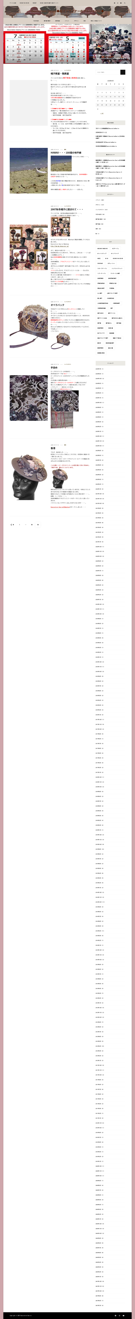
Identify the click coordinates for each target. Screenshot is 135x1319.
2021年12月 (99, 493)
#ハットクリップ (102, 253)
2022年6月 (98, 465)
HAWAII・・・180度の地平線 (66, 152)
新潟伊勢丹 (100, 328)
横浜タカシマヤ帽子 (103, 338)
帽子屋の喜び (47, 20)
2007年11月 (99, 1286)
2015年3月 (98, 878)
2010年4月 (98, 1151)
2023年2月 (98, 426)
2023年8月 (98, 412)
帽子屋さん (109, 323)
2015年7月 (98, 858)
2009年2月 (98, 1214)
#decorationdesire (103, 248)
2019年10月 (99, 613)
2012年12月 (99, 1007)
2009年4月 (98, 1204)
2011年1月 (98, 1118)
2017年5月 (98, 753)
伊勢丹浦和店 (101, 283)
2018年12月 (99, 661)
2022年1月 (98, 489)
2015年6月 (98, 863)
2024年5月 (98, 388)
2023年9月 (98, 407)
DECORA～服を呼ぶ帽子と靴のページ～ (49, 2)
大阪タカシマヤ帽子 (112, 293)
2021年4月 (98, 527)
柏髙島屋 (111, 333)
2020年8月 (98, 565)
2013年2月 (98, 998)
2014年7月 (98, 916)
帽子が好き (100, 313)
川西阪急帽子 (116, 303)
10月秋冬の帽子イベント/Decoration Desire (108, 172)
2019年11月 (99, 609)
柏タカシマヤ (101, 333)
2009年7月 (98, 1190)
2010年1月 (98, 1161)
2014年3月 (98, 935)
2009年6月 (98, 1195)
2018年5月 (98, 695)
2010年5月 (98, 1147)
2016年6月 (98, 806)
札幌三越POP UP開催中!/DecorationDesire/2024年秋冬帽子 (66, 57)
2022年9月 (98, 450)
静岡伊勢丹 (100, 348)
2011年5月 (98, 1098)
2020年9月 (98, 561)
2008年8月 (98, 1243)
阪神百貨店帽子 (110, 343)
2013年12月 (99, 950)
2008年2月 (98, 1271)
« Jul (102, 113)
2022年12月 (99, 436)
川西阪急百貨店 (102, 308)
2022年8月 (98, 455)
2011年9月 (98, 1079)
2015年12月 (99, 834)
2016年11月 (99, 782)
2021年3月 (98, 532)
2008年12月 (99, 1223)
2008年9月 (98, 1238)
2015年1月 (98, 887)
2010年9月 (98, 1132)
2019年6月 (98, 633)
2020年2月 (98, 594)
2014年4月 (98, 930)
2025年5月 (98, 373)
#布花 (99, 258)
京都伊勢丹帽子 (112, 278)
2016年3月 (98, 820)
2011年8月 (98, 1084)
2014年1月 (98, 945)
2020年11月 (99, 551)
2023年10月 (99, 402)
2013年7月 (98, 974)
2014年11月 (99, 897)
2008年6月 (98, 1252)
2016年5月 (98, 810)
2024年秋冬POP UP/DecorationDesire (106, 142)
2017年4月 (98, 757)
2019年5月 (98, 637)
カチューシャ (111, 263)
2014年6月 (98, 921)
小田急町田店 (110, 298)
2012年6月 (98, 1036)
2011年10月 (99, 1074)
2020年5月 (98, 580)
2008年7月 (98, 1247)
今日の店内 (36, 20)
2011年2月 (98, 1113)
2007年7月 (98, 1305)
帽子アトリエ (111, 313)
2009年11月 (99, 1171)
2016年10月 (99, 786)
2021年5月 (98, 522)
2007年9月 (98, 1295)
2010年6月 (98, 1142)
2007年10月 (99, 1291)
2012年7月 (98, 1031)
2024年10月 (99, 378)
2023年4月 (98, 421)
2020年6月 (98, 575)
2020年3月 (98, 589)
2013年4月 (98, 988)
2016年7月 (98, 801)
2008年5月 (98, 1257)
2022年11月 (99, 441)
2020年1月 (98, 599)
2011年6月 (98, 1094)
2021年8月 (98, 513)
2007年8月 (98, 1300)
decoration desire (118, 258)
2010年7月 (98, 1137)
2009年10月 (99, 1175)
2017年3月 (98, 762)
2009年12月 (99, 1166)
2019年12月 (99, 604)
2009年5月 (98, 1199)
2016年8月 (98, 796)
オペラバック (57, 305)
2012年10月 (99, 1017)
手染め (54, 367)
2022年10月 (99, 445)
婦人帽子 (100, 298)
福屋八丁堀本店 (117, 338)
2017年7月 (98, 743)
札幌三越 (110, 328)
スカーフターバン (102, 268)
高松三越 (110, 348)
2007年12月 (99, 1281)
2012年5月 (98, 1041)
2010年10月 (99, 1127)
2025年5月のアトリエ (16, 58)
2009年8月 (98, 1185)
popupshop (100, 263)
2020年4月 (98, 585)
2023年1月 (98, 431)
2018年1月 (98, 714)
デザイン (76, 20)
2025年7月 (98, 368)
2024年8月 (98, 383)
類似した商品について (96, 20)
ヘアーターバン (102, 273)
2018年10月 (99, 671)
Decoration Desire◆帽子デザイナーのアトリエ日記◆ (67, 11)
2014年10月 (99, 902)
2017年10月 (99, 729)
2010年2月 (98, 1156)
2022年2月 (98, 484)
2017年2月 (98, 767)
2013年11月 (99, 954)
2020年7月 (98, 570)
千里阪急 (111, 288)
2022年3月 (98, 479)
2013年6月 (98, 978)
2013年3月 (98, 993)
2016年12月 (99, 777)
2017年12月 (99, 719)
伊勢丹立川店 (113, 283)
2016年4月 (98, 815)
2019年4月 (98, 642)
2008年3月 (98, 1267)
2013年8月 (98, 969)
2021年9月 (98, 508)
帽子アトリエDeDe (102, 318)
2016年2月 (98, 825)
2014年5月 (98, 926)
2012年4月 (98, 1046)
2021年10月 (99, 503)
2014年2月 (98, 940)
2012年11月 (99, 1012)
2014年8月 (98, 911)
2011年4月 (98, 1103)
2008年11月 (99, 1228)
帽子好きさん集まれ (117, 318)
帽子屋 (99, 323)
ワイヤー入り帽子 (115, 273)
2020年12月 (99, 546)
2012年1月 (98, 1060)
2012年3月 (98, 1050)
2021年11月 (99, 498)
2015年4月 (98, 873)
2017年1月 (98, 772)
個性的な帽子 (101, 288)
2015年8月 (98, 854)
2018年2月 (98, 709)
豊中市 (99, 343)
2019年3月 (98, 647)
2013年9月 (98, 964)
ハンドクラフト (16, 55)
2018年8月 (98, 681)
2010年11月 (99, 1123)
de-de (106, 258)
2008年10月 (99, 1233)
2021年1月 (98, 541)
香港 (53, 448)
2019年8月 (98, 623)
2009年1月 (98, 1219)
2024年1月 (98, 397)
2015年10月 (99, 844)
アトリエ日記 (13, 2)
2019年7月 (98, 628)
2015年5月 (98, 868)
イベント (67, 20)
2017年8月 (98, 738)
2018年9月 (98, 676)
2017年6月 (98, 748)
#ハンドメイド (115, 253)
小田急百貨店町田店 (103, 303)
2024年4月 (98, 392)
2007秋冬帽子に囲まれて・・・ (67, 209)
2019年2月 (98, 652)
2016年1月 (98, 830)
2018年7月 (98, 685)
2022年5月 (98, 469)
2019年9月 (98, 618)
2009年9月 (98, 1180)
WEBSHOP (34, 2)
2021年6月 (98, 517)
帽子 (112, 308)
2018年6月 (98, 690)
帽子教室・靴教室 (60, 73)
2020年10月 (99, 556)
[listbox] (67, 44)
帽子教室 (57, 20)
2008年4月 (98, 1262)
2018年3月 (98, 705)
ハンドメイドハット (117, 268)
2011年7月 (98, 1089)
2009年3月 (98, 1209)
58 (32, 524)
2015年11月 (99, 839)
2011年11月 (99, 1070)
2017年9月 (98, 733)
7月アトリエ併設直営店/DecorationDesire (102, 57)
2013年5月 (98, 983)
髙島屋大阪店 (101, 352)
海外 (85, 20)
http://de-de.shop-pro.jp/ (60, 246)
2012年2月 (98, 1055)
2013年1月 (98, 1002)
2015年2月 (98, 882)
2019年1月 (98, 657)
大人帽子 (100, 293)
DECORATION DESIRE (24, 2)
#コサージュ (115, 248)
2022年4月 (98, 474)
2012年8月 (98, 1026)
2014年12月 (99, 892)
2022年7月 (98, 460)
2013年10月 (99, 959)
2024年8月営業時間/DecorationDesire (106, 146)
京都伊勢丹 (100, 278)
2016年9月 (98, 791)
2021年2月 (98, 537)
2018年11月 (99, 666)
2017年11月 (99, 724)
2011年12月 (99, 1065)
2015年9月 (98, 849)
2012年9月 (98, 1022)
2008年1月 (98, 1276)
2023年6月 (98, 417)
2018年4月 (98, 700)
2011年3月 (98, 1108)
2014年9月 (98, 906)
